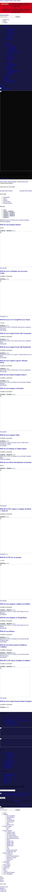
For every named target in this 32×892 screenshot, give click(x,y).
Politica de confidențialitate (10, 775)
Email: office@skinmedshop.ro (12, 724)
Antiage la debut (11, 47)
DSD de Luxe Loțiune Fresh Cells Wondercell (15, 347)
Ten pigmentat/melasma (13, 52)
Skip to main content (15, 0)
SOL (19, 801)
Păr (7, 42)
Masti (8, 53)
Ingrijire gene (10, 59)
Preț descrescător (7, 203)
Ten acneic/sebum (11, 49)
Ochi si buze (10, 73)
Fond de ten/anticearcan (13, 70)
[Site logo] (4, 15)
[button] (3, 268)
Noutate (5, 200)
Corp (8, 62)
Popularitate (6, 197)
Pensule (9, 74)
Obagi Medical (10, 30)
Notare (5, 198)
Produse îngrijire (12, 181)
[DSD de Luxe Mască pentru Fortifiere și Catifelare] (16, 640)
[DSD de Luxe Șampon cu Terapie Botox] (16, 613)
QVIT (8, 78)
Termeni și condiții (8, 774)
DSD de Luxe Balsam (7, 631)
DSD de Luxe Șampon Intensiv (10, 225)
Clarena (9, 759)
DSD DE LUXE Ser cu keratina (10, 557)
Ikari (8, 36)
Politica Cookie (7, 778)
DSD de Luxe (10, 37)
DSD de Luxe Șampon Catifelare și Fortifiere (15, 604)
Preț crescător (6, 201)
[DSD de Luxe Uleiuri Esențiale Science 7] (15, 370)
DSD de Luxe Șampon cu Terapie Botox (13, 617)
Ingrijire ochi (10, 55)
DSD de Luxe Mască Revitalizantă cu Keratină (15, 462)
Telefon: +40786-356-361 (11, 723)
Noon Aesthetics (11, 29)
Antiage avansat (11, 46)
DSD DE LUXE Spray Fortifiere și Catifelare (15, 660)
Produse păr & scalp (12, 64)
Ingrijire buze (10, 58)
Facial (8, 41)
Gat (7, 61)
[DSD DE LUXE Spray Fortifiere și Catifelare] (16, 655)
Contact (5, 783)
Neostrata (9, 31)
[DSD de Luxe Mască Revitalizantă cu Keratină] (16, 457)
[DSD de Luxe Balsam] (16, 626)
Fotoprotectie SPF (11, 65)
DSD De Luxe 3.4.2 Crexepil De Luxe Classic (15, 320)
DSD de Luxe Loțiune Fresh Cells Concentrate (15, 333)
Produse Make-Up (8, 766)
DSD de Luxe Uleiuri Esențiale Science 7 (13, 375)
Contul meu (6, 781)
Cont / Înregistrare (8, 874)
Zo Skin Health (11, 33)
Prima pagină (3, 181)
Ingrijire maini (10, 56)
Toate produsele (7, 753)
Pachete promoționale (8, 762)
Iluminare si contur (11, 71)
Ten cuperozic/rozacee (12, 50)
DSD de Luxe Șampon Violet (9, 435)
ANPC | (16, 801)
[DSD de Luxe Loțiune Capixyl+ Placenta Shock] (16, 356)
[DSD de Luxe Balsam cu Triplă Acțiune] (16, 444)
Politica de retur (7, 780)
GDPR (5, 777)
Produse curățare (7, 763)
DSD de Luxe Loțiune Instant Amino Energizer (16, 701)
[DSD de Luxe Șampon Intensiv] (14, 220)
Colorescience (10, 34)
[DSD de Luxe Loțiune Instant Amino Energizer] (15, 696)
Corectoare (9, 68)
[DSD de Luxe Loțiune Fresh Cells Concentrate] (16, 328)
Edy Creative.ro (21, 805)
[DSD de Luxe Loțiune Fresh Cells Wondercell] (16, 342)
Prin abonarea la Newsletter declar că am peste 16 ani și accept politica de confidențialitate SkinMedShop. (15, 794)
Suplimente (6, 768)
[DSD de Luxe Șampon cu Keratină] (16, 383)
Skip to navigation (5, 0)
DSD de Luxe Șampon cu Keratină (11, 388)
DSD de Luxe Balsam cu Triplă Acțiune (13, 449)
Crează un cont (4, 886)
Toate (4, 209)
